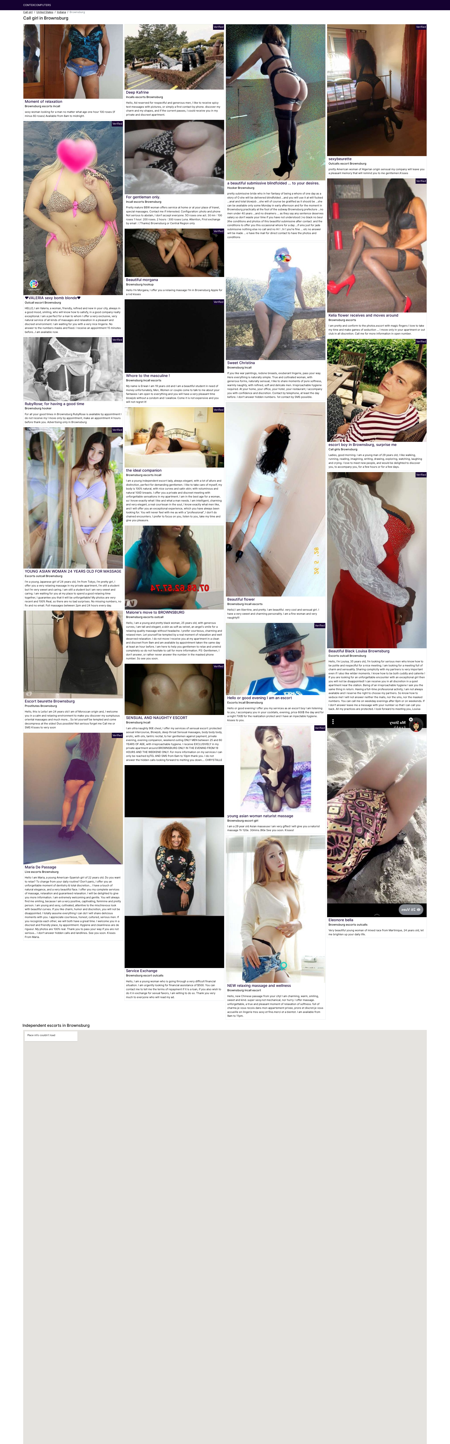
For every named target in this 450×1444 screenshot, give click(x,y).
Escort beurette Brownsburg (50, 701)
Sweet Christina (241, 363)
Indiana (61, 12)
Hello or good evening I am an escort (259, 698)
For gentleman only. (143, 197)
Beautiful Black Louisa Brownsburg (359, 651)
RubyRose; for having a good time (54, 404)
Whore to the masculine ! (148, 375)
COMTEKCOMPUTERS (37, 5)
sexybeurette (340, 159)
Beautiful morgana (142, 280)
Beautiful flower (241, 599)
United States (44, 12)
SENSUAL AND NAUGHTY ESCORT (157, 717)
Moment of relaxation (43, 101)
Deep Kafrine (137, 92)
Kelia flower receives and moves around (363, 315)
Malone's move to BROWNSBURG (155, 612)
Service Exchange (141, 971)
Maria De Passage (40, 867)
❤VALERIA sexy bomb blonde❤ (53, 298)
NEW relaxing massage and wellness (259, 985)
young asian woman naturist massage (260, 816)
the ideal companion (144, 470)
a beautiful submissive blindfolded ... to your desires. (273, 183)
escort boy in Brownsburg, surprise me (363, 444)
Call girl (28, 12)
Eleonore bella (341, 920)
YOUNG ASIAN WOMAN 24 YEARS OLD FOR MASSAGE (73, 571)
